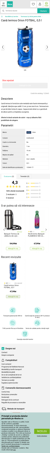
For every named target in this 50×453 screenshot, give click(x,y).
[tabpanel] (25, 47)
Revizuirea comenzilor (9, 394)
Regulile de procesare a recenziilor (14, 402)
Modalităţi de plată (8, 372)
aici (14, 450)
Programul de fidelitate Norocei (13, 367)
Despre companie (8, 355)
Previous (4, 230)
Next (46, 230)
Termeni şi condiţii (8, 380)
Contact (4, 352)
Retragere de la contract (10, 400)
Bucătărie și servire (11, 16)
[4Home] (2, 17)
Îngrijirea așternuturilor (10, 383)
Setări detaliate (42, 436)
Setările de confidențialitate (11, 377)
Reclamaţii (5, 397)
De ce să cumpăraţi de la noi (12, 375)
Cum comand (6, 364)
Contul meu (6, 392)
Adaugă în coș (25, 85)
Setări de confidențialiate (11, 446)
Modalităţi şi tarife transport (12, 369)
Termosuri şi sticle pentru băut (31, 16)
